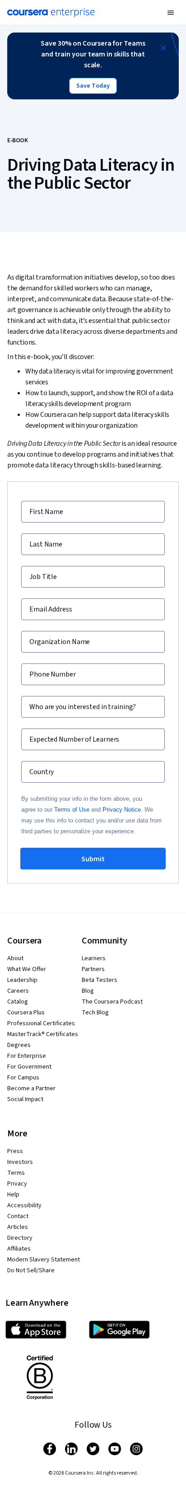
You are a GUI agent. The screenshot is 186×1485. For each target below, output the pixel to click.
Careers (18, 990)
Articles (17, 1227)
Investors (20, 1162)
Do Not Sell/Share (31, 1270)
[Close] (163, 48)
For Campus (23, 1077)
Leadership (22, 980)
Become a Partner (31, 1088)
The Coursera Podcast (112, 1001)
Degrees (19, 1045)
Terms (16, 1172)
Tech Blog (95, 1012)
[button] (171, 13)
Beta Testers (99, 980)
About (15, 958)
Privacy (17, 1183)
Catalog (17, 1001)
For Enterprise (26, 1055)
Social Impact (25, 1099)
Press (15, 1151)
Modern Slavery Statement (43, 1259)
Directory (20, 1237)
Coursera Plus (26, 1012)
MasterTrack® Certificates (42, 1034)
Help (13, 1194)
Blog (88, 990)
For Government (29, 1066)
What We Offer (26, 969)
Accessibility (24, 1205)
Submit (92, 859)
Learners (94, 958)
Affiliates (19, 1248)
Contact (17, 1216)
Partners (93, 969)
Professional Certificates (41, 1023)
